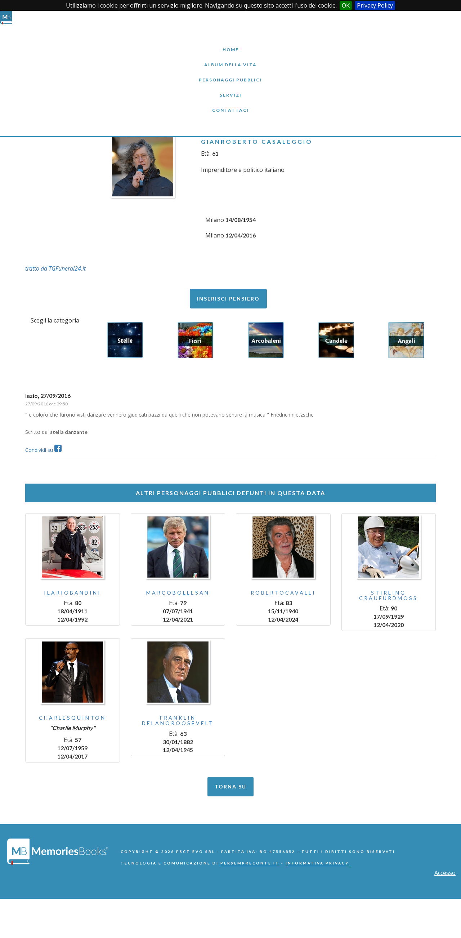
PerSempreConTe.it (249, 863)
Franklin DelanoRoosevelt (178, 720)
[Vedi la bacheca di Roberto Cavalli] (283, 547)
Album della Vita (230, 59)
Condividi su (39, 449)
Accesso (445, 873)
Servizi (230, 89)
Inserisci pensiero (228, 298)
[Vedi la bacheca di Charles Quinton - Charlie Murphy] (72, 672)
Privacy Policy (375, 5)
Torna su (230, 786)
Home (230, 44)
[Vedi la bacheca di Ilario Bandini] (72, 547)
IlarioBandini (72, 593)
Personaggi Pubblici (230, 74)
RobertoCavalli (283, 593)
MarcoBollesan (178, 593)
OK (346, 5)
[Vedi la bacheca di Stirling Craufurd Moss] (388, 547)
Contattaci (230, 105)
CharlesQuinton (72, 718)
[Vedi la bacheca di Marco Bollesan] (178, 547)
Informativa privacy (317, 863)
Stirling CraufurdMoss (388, 595)
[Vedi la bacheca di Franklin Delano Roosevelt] (178, 672)
